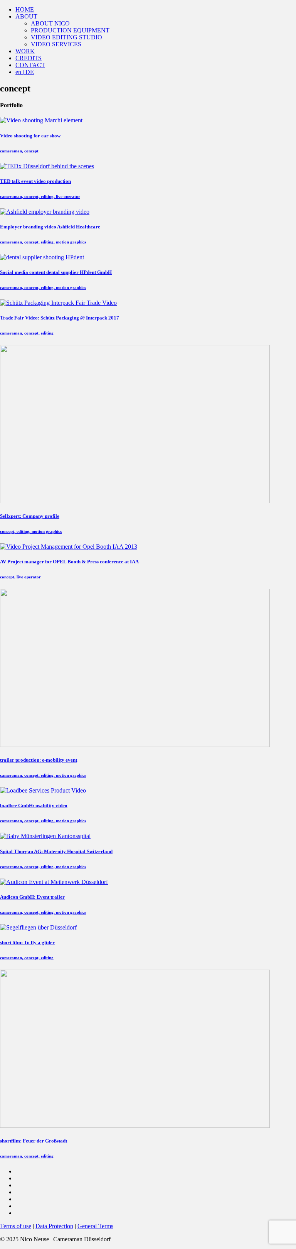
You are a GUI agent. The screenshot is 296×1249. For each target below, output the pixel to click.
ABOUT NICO (50, 23)
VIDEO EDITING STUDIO (66, 37)
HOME (24, 9)
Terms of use (15, 1226)
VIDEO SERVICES (56, 44)
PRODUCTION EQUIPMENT (70, 30)
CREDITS (28, 58)
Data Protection (54, 1226)
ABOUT (26, 16)
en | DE (24, 72)
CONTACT (30, 65)
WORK (25, 51)
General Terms (95, 1226)
